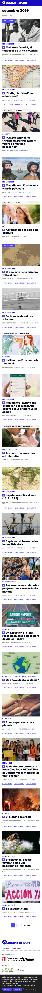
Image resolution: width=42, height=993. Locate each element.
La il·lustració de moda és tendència (20, 362)
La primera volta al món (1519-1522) (19, 497)
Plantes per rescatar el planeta (18, 724)
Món (4, 44)
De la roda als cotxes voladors (17, 318)
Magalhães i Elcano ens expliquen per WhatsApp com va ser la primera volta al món (19, 407)
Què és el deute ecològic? (22, 680)
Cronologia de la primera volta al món (20, 274)
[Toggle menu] (38, 3)
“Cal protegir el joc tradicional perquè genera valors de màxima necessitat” (19, 142)
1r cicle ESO (7, 60)
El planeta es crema (18, 816)
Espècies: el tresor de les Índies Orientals (20, 543)
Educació (13, 450)
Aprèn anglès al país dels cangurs (20, 231)
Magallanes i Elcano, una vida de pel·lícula (20, 187)
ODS (10, 763)
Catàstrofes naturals (26, 676)
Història (11, 44)
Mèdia (4, 450)
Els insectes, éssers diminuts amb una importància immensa (16, 862)
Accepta (7, 989)
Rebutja (17, 989)
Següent (27, 925)
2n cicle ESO (19, 60)
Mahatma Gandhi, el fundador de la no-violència (20, 49)
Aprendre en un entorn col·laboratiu (18, 455)
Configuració (30, 989)
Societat (6, 134)
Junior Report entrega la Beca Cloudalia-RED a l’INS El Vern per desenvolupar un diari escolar (20, 771)
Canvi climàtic (8, 629)
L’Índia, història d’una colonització (18, 95)
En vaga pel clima (17, 908)
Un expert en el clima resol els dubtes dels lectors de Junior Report (20, 635)
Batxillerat (31, 60)
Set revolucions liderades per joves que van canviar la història (20, 588)
